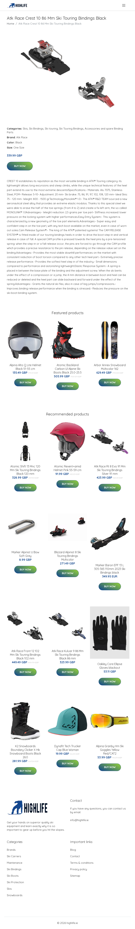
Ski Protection (15, 882)
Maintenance (14, 862)
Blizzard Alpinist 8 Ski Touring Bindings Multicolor (67, 555)
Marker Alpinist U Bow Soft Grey (25, 554)
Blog (73, 849)
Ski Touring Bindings (71, 128)
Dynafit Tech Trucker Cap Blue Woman (67, 748)
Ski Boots (13, 875)
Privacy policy (78, 869)
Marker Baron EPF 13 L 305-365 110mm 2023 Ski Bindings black (109, 568)
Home (10, 23)
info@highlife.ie (79, 820)
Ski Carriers (14, 856)
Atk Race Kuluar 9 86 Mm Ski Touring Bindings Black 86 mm (67, 654)
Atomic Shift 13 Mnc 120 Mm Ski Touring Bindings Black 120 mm (25, 470)
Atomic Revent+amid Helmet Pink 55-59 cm (67, 468)
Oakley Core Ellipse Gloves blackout (109, 665)
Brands (11, 849)
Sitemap (75, 875)
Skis (25, 128)
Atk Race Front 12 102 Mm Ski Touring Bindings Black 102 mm (25, 654)
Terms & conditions (82, 862)
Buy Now (19, 166)
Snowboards (14, 895)
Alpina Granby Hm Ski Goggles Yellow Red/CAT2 (110, 749)
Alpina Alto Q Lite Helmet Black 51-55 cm (25, 367)
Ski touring (51, 128)
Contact (75, 856)
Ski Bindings (36, 128)
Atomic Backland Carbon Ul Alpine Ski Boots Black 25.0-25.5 (68, 368)
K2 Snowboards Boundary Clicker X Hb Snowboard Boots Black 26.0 (25, 751)
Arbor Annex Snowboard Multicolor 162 (110, 367)
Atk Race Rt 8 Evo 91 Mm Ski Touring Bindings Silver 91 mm (110, 470)
